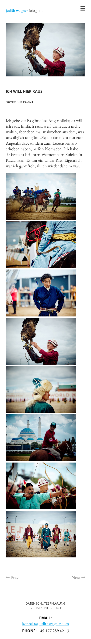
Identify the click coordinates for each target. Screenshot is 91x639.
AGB (59, 608)
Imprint (42, 608)
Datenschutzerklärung (45, 603)
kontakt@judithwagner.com (45, 623)
